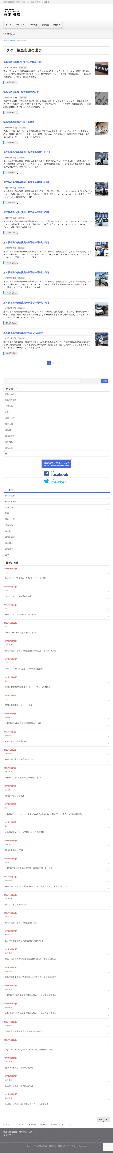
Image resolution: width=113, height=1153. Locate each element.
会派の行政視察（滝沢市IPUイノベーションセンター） (29, 1104)
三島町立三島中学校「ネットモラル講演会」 (24, 1031)
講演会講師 (10, 436)
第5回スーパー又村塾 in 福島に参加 (20, 632)
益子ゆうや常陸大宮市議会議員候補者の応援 (24, 941)
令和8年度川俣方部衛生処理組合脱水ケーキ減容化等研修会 (30, 995)
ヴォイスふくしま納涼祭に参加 (18, 596)
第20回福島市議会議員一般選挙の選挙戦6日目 (26, 182)
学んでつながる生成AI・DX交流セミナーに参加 (25, 578)
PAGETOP (103, 1119)
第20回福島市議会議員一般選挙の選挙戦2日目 (26, 302)
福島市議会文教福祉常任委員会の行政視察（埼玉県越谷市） (31, 977)
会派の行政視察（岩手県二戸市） (19, 1086)
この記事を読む (11, 82)
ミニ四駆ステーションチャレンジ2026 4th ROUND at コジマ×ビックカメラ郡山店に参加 (43, 814)
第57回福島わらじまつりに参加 (18, 705)
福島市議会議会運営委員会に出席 (19, 759)
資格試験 (9, 448)
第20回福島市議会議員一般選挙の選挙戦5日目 (26, 212)
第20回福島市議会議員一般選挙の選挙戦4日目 (26, 242)
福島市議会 (22, 67)
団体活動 (9, 424)
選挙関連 (22, 127)
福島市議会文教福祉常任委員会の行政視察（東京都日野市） (31, 959)
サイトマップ (67, 1124)
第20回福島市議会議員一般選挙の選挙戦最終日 (26, 152)
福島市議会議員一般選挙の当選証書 (21, 92)
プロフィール (20, 1124)
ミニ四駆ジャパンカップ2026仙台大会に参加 (24, 832)
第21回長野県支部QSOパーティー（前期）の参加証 (27, 687)
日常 (7, 453)
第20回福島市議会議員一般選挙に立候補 (23, 333)
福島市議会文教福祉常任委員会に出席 (21, 923)
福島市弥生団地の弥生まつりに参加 (20, 614)
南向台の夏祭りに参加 (14, 796)
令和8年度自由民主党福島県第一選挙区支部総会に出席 (28, 868)
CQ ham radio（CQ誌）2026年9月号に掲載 (24, 669)
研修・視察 (10, 418)
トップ (8, 1124)
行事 (7, 412)
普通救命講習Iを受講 (14, 850)
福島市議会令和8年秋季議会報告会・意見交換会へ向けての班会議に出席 (36, 886)
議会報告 (54, 1124)
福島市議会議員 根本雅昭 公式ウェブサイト (53, 1146)
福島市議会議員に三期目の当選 (18, 122)
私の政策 (32, 1124)
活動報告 (43, 1124)
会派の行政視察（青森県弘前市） (19, 1067)
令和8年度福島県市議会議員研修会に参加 (23, 777)
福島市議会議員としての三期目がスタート (24, 62)
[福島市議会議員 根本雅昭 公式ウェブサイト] (12, 13)
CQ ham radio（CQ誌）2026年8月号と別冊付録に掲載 (29, 1049)
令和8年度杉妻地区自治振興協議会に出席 (23, 723)
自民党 (8, 430)
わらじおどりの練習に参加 (16, 741)
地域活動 (9, 406)
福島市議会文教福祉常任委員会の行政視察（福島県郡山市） (31, 651)
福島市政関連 (11, 400)
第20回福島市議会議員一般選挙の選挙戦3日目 (26, 272)
